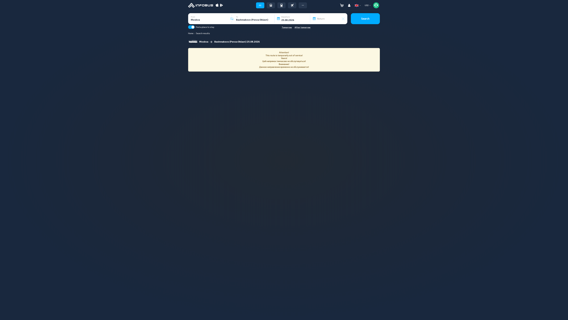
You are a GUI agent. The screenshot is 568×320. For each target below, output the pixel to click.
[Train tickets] (281, 5)
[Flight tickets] (292, 5)
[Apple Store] (217, 5)
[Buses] (271, 5)
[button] (303, 5)
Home (190, 33)
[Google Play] (221, 5)
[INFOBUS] (200, 5)
